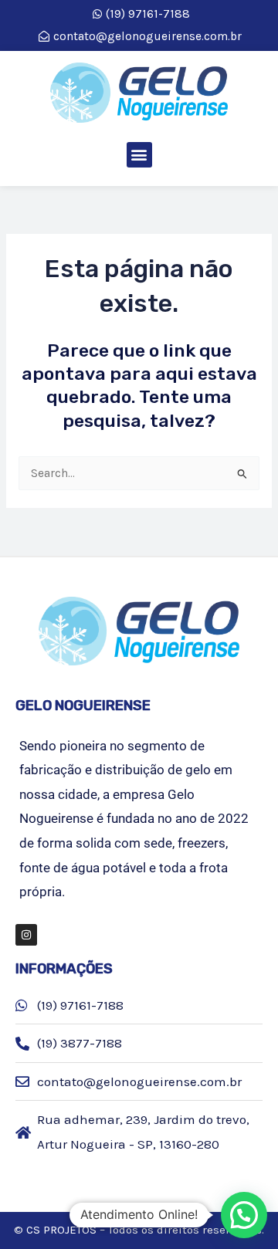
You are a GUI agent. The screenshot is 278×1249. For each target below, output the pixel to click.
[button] (139, 155)
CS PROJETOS (61, 1230)
